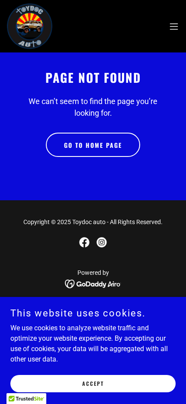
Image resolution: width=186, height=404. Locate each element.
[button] (174, 26)
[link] (29, 26)
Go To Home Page (93, 145)
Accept (93, 383)
